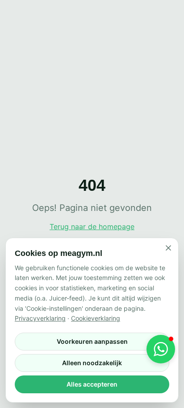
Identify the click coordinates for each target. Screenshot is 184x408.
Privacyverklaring (40, 318)
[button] (160, 349)
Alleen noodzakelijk (92, 363)
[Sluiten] (168, 247)
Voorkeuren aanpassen (92, 341)
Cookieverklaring (95, 318)
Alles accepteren (92, 384)
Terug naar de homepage (92, 226)
